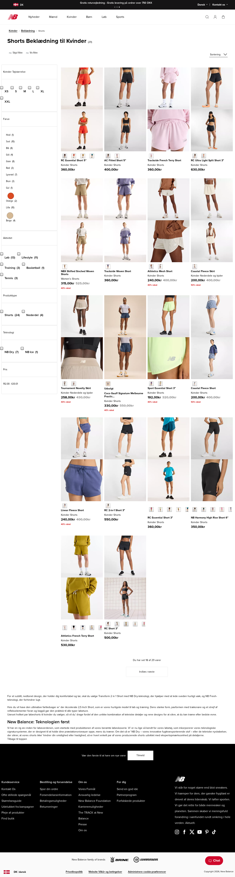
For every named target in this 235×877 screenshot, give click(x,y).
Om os (82, 830)
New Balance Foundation (94, 801)
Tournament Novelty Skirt (76, 388)
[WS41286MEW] (117, 624)
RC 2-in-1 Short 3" (114, 510)
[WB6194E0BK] (65, 156)
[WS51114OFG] (231, 510)
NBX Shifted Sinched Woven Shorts (77, 273)
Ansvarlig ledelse (89, 795)
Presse (82, 824)
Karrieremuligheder (90, 807)
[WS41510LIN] (151, 267)
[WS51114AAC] (222, 510)
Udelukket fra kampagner (17, 807)
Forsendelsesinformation (56, 795)
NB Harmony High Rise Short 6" (209, 517)
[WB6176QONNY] (108, 384)
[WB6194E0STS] (92, 156)
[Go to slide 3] (120, 7)
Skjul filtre (17, 52)
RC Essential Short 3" (160, 517)
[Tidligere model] (149, 505)
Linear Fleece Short (72, 510)
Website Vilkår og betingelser (105, 871)
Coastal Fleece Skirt (203, 271)
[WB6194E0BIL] (83, 156)
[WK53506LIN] (195, 267)
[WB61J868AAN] (179, 510)
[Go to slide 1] (115, 7)
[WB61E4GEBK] (108, 156)
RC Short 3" (111, 628)
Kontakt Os (8, 789)
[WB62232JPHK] (151, 156)
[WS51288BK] (195, 156)
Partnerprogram (127, 795)
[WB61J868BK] (169, 510)
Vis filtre (33, 52)
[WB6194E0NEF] (74, 156)
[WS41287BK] (108, 506)
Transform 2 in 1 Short (110, 696)
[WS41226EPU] (151, 384)
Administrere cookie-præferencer (147, 871)
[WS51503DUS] (195, 384)
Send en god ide (127, 789)
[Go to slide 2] (117, 7)
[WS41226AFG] (160, 384)
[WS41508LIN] (83, 628)
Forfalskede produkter (131, 801)
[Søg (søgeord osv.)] (207, 17)
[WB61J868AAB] (151, 510)
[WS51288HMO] (204, 156)
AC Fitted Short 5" (115, 160)
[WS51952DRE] (65, 506)
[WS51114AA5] (213, 510)
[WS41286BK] (108, 624)
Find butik (7, 818)
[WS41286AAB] (144, 624)
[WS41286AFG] (126, 624)
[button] (215, 17)
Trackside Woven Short (117, 271)
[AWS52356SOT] (65, 267)
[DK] (14, 4)
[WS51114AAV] (204, 510)
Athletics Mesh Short (160, 271)
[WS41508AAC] (101, 628)
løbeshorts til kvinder (41, 714)
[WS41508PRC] (92, 628)
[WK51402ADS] (65, 384)
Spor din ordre (49, 789)
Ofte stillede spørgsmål (16, 795)
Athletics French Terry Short (77, 635)
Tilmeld (140, 755)
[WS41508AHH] (65, 628)
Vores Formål (86, 789)
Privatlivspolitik (74, 871)
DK (20, 872)
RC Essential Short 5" (73, 160)
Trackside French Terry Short (164, 160)
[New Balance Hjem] (14, 16)
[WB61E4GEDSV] (117, 156)
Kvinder (13, 30)
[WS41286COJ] (135, 624)
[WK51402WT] (74, 384)
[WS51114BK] (195, 510)
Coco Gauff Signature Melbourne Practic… (123, 395)
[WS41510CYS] (160, 267)
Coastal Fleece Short (203, 388)
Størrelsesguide (11, 801)
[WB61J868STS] (188, 510)
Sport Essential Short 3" (162, 388)
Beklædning (28, 30)
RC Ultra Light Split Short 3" (207, 160)
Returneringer (49, 807)
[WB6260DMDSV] (108, 267)
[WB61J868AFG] (160, 510)
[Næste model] (63, 633)
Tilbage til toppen (17, 739)
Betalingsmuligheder (53, 801)
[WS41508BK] (74, 628)
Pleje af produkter (12, 812)
